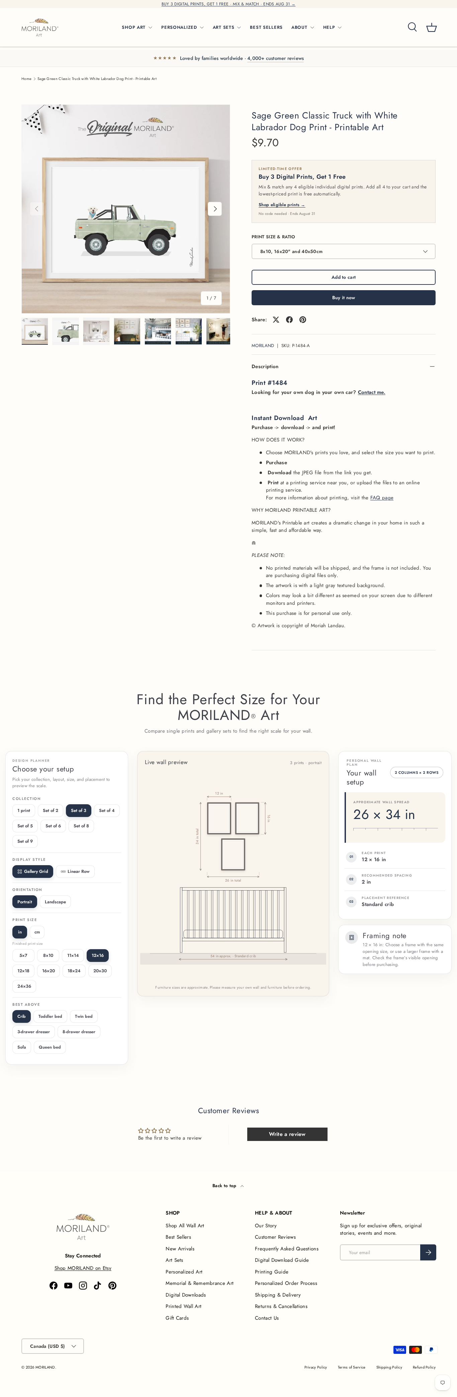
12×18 (23, 971)
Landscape (55, 902)
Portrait (24, 902)
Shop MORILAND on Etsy (83, 1268)
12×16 (98, 955)
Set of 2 (50, 810)
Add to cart (344, 277)
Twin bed (84, 1016)
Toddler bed (50, 1016)
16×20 (48, 971)
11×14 (73, 955)
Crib (21, 1016)
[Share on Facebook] (289, 319)
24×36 (24, 986)
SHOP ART (134, 27)
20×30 (100, 971)
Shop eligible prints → (282, 204)
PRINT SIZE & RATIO (273, 237)
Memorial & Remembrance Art (200, 1283)
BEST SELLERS (266, 27)
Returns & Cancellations (281, 1306)
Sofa (21, 1047)
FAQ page (381, 497)
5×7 (23, 955)
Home (26, 79)
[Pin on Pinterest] (302, 319)
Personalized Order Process (286, 1283)
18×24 (74, 971)
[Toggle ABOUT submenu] (312, 27)
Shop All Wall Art (185, 1225)
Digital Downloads (186, 1295)
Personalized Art (184, 1272)
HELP (329, 27)
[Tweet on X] (276, 319)
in (20, 932)
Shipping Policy (389, 1367)
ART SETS (224, 27)
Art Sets (174, 1260)
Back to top (225, 1185)
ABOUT (299, 27)
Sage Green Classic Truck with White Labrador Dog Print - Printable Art (97, 79)
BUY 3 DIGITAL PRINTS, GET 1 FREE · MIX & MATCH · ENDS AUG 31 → (229, 4)
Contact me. (371, 392)
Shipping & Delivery (278, 1295)
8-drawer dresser (79, 1032)
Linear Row (79, 871)
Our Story (266, 1225)
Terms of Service (352, 1367)
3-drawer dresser (33, 1032)
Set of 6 (53, 826)
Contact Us (267, 1318)
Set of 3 (78, 810)
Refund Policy (424, 1367)
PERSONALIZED (179, 27)
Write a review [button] (287, 1134)
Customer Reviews (275, 1237)
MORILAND (263, 345)
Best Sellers (178, 1237)
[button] (431, 27)
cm (37, 932)
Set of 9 (25, 841)
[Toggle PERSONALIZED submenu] (202, 27)
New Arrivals (180, 1248)
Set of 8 (81, 826)
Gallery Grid (36, 871)
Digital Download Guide (282, 1260)
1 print (23, 810)
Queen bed (50, 1047)
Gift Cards (177, 1318)
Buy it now (343, 297)
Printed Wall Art (183, 1306)
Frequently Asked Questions (286, 1248)
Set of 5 (25, 826)
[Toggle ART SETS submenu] (239, 27)
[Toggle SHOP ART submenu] (150, 27)
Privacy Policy (315, 1367)
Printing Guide (271, 1272)
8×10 (48, 955)
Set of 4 (107, 810)
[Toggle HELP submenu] (340, 27)
